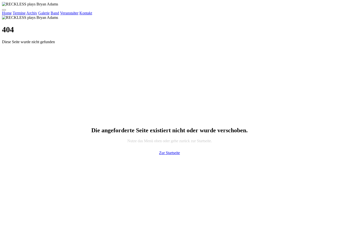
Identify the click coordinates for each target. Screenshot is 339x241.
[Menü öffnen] (4, 10)
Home (7, 13)
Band (55, 13)
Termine (19, 13)
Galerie (44, 13)
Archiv (31, 13)
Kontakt (85, 13)
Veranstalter (69, 13)
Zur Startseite (169, 153)
